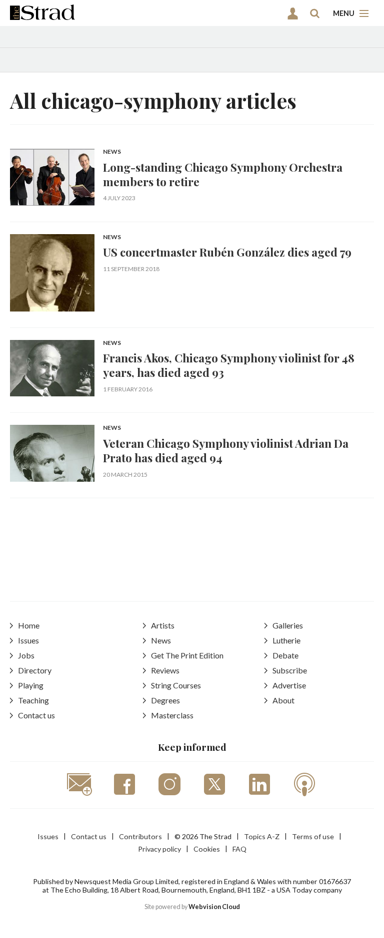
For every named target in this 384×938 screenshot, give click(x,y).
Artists (162, 625)
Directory (35, 670)
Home (29, 625)
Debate (285, 655)
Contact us (36, 715)
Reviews (165, 670)
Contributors (140, 836)
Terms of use (313, 836)
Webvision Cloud (214, 907)
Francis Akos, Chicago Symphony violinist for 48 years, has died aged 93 (228, 365)
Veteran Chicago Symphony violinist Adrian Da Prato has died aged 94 (225, 450)
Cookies (207, 849)
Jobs (26, 655)
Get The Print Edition (187, 655)
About (283, 700)
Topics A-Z (262, 836)
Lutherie (286, 640)
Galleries (287, 625)
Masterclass (172, 715)
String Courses (176, 685)
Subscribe (289, 670)
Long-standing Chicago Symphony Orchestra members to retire (222, 174)
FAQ (239, 849)
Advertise (289, 685)
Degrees (165, 700)
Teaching (33, 700)
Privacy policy (159, 849)
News (112, 152)
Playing (31, 685)
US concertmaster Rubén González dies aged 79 (227, 252)
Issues (28, 640)
